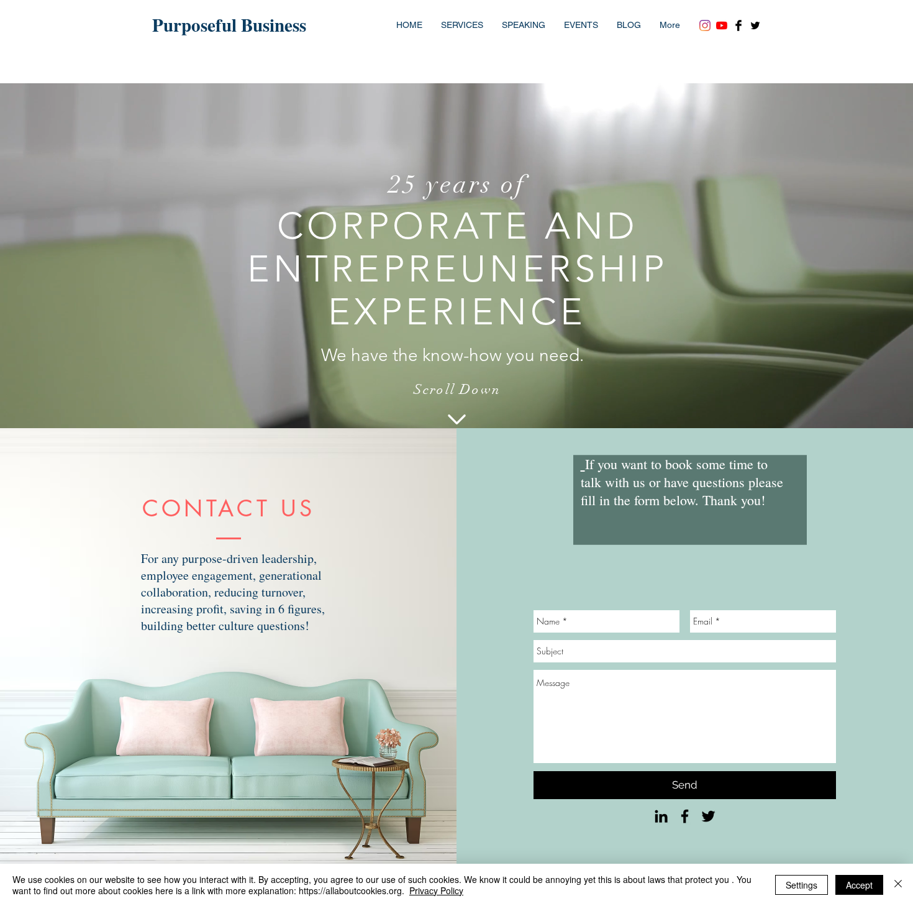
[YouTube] (721, 25)
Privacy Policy (436, 890)
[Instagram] (705, 25)
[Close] (898, 885)
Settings (801, 885)
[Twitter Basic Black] (755, 25)
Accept (859, 885)
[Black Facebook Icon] (685, 816)
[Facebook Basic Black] (738, 25)
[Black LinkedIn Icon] (661, 816)
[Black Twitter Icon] (708, 816)
